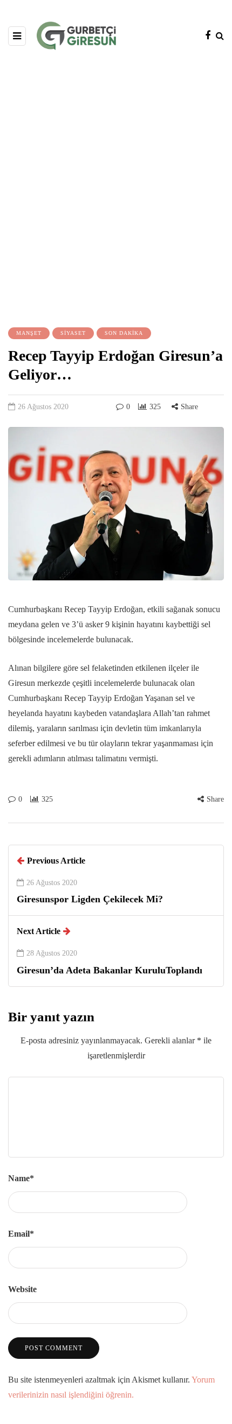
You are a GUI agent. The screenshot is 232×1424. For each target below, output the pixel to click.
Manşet (29, 333)
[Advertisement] (116, 187)
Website (22, 1289)
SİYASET (73, 333)
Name (21, 1178)
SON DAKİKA (124, 333)
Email (21, 1233)
